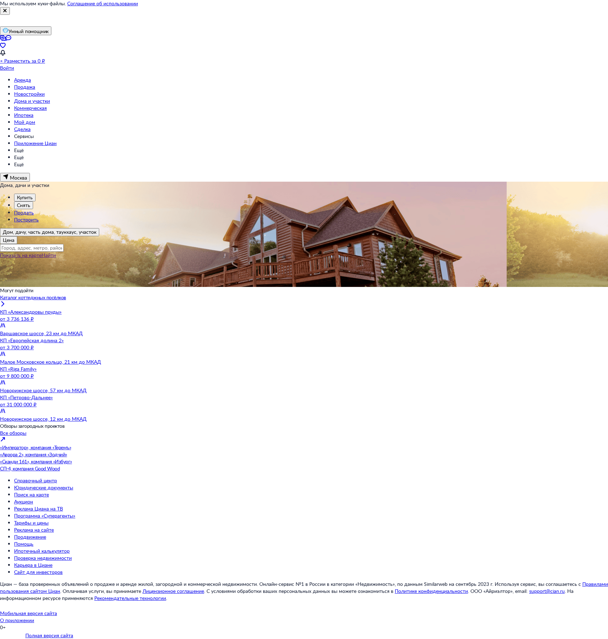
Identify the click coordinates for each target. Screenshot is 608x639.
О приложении (17, 620)
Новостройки (29, 93)
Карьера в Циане (33, 565)
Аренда (22, 79)
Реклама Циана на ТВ (38, 508)
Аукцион (23, 501)
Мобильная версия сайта (28, 613)
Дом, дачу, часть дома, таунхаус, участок (49, 231)
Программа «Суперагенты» (44, 515)
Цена (8, 240)
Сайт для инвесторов (38, 572)
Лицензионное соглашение (173, 591)
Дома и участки (32, 101)
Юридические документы (43, 487)
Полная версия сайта (49, 635)
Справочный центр (35, 480)
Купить (25, 197)
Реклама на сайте (34, 529)
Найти (49, 255)
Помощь (23, 543)
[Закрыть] (5, 11)
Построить (26, 219)
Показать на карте (21, 255)
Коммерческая (30, 108)
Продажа (24, 86)
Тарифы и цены (31, 522)
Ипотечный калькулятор (42, 550)
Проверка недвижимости (43, 558)
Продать (24, 212)
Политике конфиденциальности (431, 591)
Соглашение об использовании (102, 3)
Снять (23, 205)
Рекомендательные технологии (130, 598)
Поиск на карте (31, 494)
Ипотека (23, 115)
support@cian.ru (547, 591)
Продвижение (30, 536)
